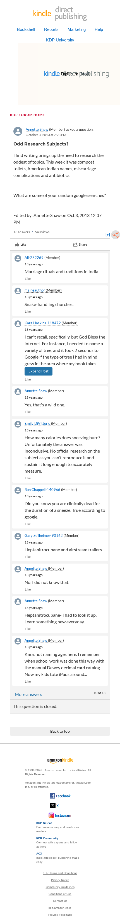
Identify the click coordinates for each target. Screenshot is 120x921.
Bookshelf (26, 29)
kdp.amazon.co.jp (60, 907)
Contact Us (60, 900)
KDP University (60, 40)
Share (83, 244)
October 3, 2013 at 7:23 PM (46, 135)
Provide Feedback (60, 914)
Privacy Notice (60, 880)
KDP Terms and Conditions (60, 873)
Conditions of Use (60, 893)
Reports (51, 29)
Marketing (77, 29)
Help (99, 29)
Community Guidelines (60, 886)
